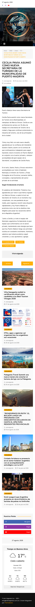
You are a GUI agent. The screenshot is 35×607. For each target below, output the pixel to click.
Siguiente (26, 263)
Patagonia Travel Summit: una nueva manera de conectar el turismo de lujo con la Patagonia (17, 377)
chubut (20, 242)
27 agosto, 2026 (7, 2)
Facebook (2, 5)
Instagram (5, 5)
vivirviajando (7, 81)
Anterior (8, 263)
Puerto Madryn (9, 246)
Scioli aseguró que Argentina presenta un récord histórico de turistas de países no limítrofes (17, 499)
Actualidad (7, 83)
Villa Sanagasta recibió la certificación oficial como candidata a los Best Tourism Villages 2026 (16, 295)
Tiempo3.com (20, 586)
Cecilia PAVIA (9, 242)
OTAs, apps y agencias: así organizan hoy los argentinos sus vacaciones (16, 335)
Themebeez (9, 603)
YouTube (8, 5)
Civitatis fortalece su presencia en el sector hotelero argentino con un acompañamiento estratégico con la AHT (17, 461)
